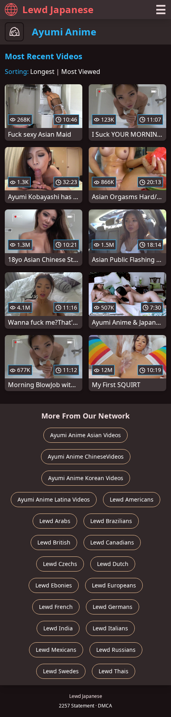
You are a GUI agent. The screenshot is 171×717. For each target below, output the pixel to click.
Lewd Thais (113, 671)
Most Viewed (80, 71)
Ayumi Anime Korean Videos (85, 478)
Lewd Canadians (112, 542)
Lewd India (58, 628)
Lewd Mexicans (56, 649)
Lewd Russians (116, 649)
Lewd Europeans (114, 585)
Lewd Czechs (60, 564)
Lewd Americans (132, 499)
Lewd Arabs (54, 521)
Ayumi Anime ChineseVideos (86, 456)
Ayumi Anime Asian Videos (85, 435)
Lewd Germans (112, 606)
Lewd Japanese (57, 9)
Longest (42, 71)
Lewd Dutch (112, 564)
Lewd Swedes (61, 671)
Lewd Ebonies (53, 585)
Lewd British (53, 542)
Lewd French (56, 606)
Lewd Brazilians (111, 521)
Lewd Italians (110, 628)
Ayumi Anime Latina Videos (53, 499)
